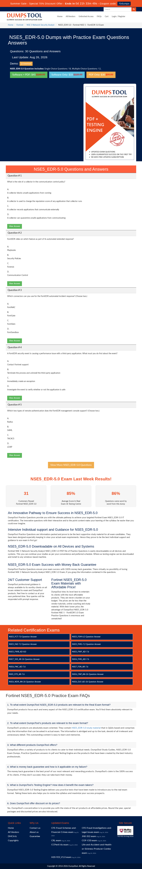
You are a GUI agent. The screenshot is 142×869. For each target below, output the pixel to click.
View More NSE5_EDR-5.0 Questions (71, 465)
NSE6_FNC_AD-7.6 (17, 667)
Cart (106, 17)
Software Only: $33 (66, 75)
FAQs (99, 17)
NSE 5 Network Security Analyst (40, 25)
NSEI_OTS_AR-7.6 (17, 674)
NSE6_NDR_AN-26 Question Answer (25, 682)
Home (59, 17)
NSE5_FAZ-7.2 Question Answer (23, 644)
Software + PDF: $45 (28, 75)
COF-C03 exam (89, 840)
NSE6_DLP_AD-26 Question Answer (87, 682)
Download (26, 64)
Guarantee (35, 836)
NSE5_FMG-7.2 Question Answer (86, 644)
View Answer (14, 226)
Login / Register (118, 17)
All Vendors (70, 17)
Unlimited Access (86, 17)
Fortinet (20, 25)
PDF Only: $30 (101, 75)
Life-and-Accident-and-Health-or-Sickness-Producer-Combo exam (97, 849)
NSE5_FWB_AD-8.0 (17, 652)
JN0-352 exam (89, 836)
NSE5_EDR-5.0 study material (86, 728)
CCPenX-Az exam (60, 845)
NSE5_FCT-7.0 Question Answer (23, 637)
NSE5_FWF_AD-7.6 (80, 652)
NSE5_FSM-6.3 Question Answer (86, 637)
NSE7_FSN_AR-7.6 (80, 667)
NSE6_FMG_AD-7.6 (80, 659)
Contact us (35, 828)
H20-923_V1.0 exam (61, 857)
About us (34, 832)
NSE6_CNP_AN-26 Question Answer (88, 674)
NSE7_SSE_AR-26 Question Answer (24, 659)
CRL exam (56, 840)
